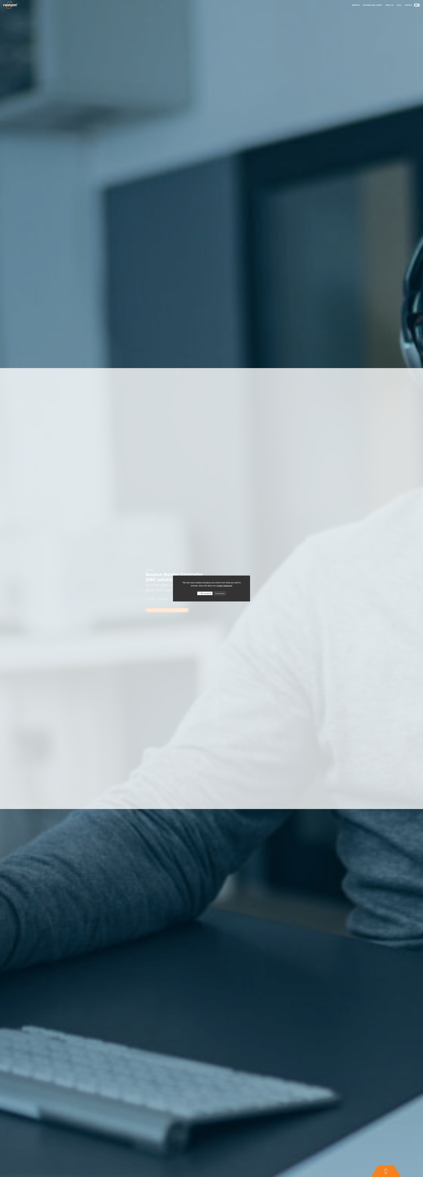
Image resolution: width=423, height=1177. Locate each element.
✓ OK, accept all (205, 593)
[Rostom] (10, 5)
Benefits (355, 5)
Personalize (220, 593)
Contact (408, 5)
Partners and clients (372, 5)
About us (389, 5)
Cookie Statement (224, 586)
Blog (399, 5)
